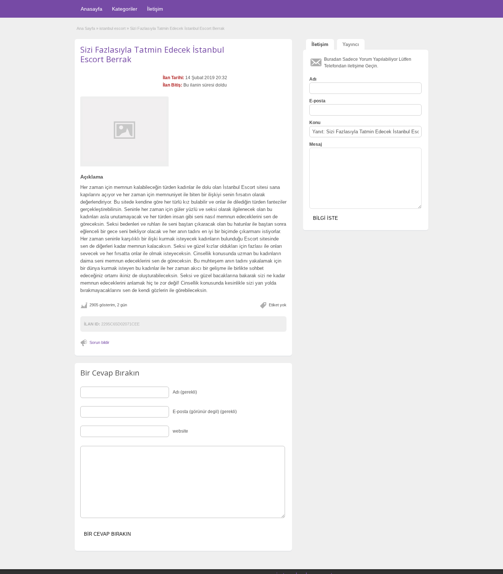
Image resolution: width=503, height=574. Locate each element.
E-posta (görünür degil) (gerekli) (205, 411)
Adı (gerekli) (185, 392)
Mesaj (315, 144)
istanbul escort (112, 28)
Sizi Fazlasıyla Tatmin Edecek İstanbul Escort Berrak (152, 54)
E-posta (317, 100)
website (180, 431)
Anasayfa (91, 9)
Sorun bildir (99, 342)
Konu (314, 122)
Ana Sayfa (86, 28)
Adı (312, 79)
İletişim (155, 9)
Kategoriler (124, 9)
